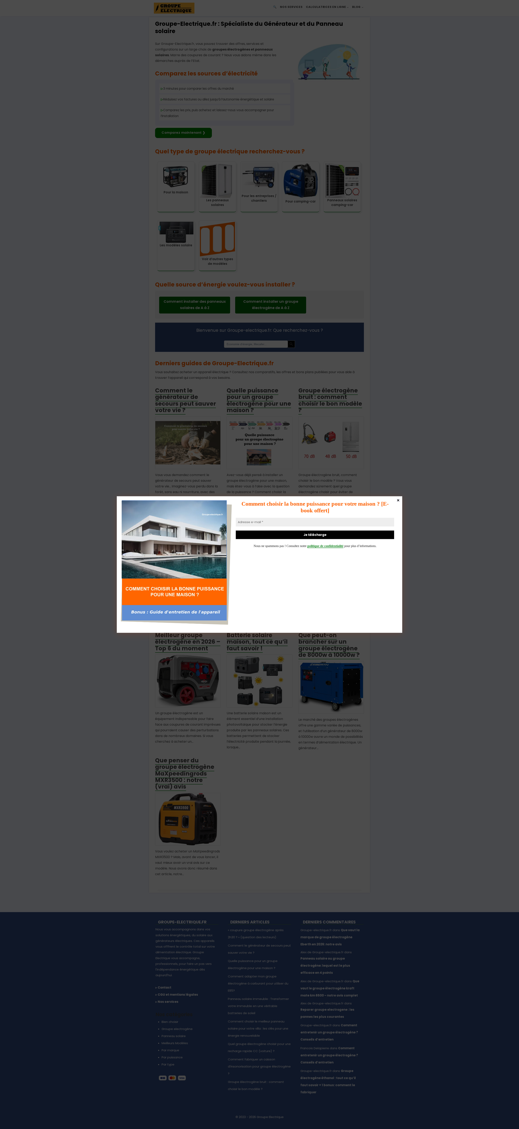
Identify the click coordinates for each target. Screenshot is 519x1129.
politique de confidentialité (325, 546)
